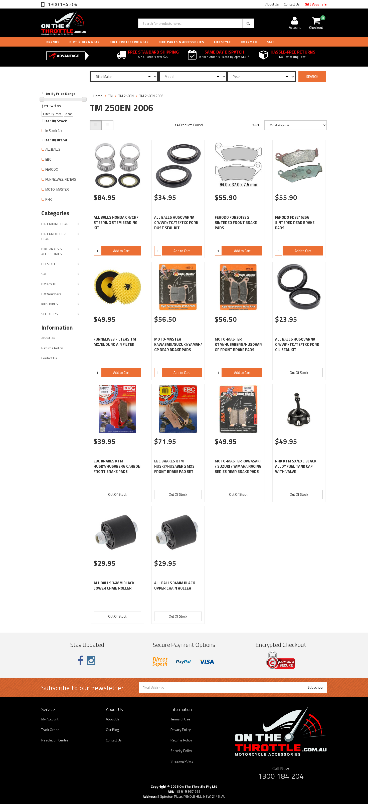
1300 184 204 (62, 4)
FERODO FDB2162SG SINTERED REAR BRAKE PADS (294, 222)
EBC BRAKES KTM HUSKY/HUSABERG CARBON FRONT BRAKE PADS (117, 466)
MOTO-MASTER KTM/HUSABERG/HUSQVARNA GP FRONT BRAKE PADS (241, 344)
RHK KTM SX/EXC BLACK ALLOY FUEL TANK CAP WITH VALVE (295, 466)
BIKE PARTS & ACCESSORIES (181, 42)
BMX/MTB (249, 42)
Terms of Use (180, 719)
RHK (48, 199)
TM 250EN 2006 (151, 95)
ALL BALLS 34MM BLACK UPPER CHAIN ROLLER (174, 585)
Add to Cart (121, 250)
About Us (272, 4)
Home (97, 95)
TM (110, 95)
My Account (49, 719)
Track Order (50, 729)
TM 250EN (126, 95)
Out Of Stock (299, 372)
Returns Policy (52, 348)
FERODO (51, 169)
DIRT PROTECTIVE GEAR (129, 42)
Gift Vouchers (316, 4)
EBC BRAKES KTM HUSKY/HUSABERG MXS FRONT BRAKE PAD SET (174, 466)
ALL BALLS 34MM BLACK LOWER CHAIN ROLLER (114, 585)
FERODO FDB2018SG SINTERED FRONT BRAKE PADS (236, 222)
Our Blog (112, 729)
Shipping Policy (181, 761)
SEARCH (312, 76)
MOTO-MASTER (57, 189)
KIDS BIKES (49, 304)
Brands (52, 42)
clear (68, 113)
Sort (255, 125)
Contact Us (292, 4)
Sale (271, 42)
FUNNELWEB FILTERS (60, 179)
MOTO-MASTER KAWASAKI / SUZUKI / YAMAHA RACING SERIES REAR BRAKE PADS (238, 466)
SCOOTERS (49, 314)
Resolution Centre (54, 740)
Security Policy (181, 750)
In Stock (53, 130)
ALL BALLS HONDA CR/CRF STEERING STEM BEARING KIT (116, 222)
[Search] (248, 23)
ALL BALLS (52, 149)
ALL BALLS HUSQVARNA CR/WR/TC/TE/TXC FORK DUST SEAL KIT (176, 222)
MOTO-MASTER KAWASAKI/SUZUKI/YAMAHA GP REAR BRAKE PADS (178, 344)
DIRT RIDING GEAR (84, 42)
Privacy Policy (180, 729)
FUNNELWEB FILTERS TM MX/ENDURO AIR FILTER (115, 341)
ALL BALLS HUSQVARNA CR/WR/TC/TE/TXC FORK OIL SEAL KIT (297, 344)
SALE (45, 274)
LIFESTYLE (222, 42)
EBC (48, 159)
